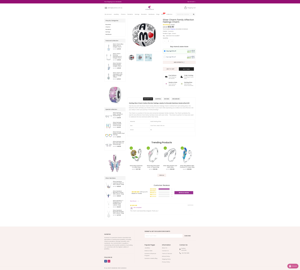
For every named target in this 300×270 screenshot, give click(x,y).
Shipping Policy (166, 259)
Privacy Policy (166, 262)
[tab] (115, 24)
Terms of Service (167, 253)
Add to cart (170, 69)
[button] (166, 24)
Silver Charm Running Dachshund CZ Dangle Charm (117, 56)
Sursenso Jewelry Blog (151, 258)
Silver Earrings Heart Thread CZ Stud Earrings (118, 114)
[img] (133, 205)
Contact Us (165, 250)
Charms (108, 27)
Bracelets (108, 24)
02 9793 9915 (185, 253)
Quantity (165, 38)
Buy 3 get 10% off (171, 57)
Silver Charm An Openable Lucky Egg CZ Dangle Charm (117, 75)
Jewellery (147, 248)
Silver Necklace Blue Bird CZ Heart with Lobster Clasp (118, 192)
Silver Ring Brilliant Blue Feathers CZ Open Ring (187, 166)
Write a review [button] (184, 193)
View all (161, 175)
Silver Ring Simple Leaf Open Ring (170, 166)
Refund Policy (166, 256)
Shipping (172, 29)
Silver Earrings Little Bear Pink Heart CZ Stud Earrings (118, 143)
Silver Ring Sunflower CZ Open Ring (136, 166)
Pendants (108, 29)
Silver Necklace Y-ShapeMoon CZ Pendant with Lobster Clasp (118, 203)
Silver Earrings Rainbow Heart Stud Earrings (118, 133)
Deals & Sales (148, 250)
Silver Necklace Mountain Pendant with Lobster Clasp (118, 212)
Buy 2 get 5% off (171, 51)
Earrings (108, 32)
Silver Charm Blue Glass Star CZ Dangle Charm (118, 45)
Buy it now (186, 69)
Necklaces (108, 34)
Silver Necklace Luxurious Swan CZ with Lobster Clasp (118, 183)
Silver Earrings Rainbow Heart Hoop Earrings (117, 124)
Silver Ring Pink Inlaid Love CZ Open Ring (153, 166)
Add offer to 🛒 (179, 62)
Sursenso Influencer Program (150, 254)
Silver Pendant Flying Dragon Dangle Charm (117, 64)
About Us (164, 248)
